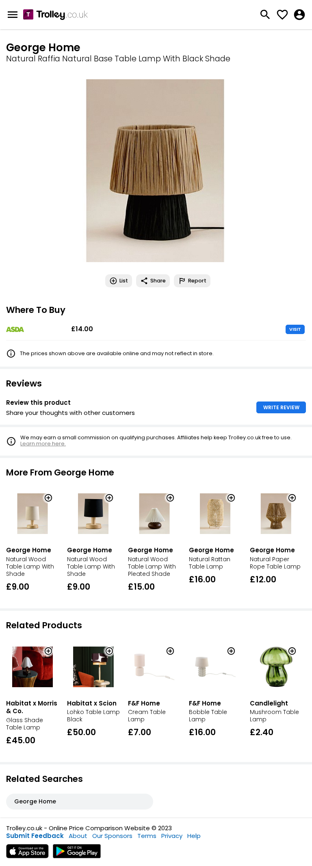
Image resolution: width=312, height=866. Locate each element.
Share (158, 280)
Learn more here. (43, 443)
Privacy (171, 835)
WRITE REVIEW (281, 407)
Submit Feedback (35, 835)
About (78, 835)
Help (194, 835)
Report (197, 280)
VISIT (295, 329)
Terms (146, 835)
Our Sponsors (112, 835)
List (123, 280)
